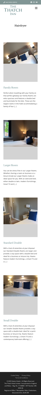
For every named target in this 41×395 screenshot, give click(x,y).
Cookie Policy (15, 375)
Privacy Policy (26, 375)
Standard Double (12, 242)
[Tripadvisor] (37, 2)
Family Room (10, 87)
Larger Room (10, 165)
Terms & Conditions (21, 378)
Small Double (10, 320)
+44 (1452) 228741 (11, 2)
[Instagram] (34, 2)
